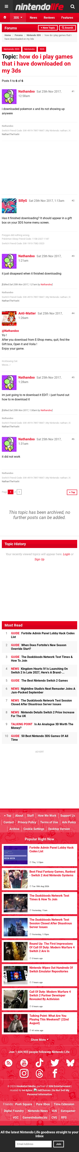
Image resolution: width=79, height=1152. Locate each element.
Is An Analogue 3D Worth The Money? (42, 726)
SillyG (22, 201)
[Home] (5, 17)
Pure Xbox (43, 1104)
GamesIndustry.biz (35, 1117)
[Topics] (6, 6)
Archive (14, 829)
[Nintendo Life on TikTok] (39, 1063)
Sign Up (39, 559)
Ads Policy (69, 822)
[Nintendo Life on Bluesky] (70, 1063)
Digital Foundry (14, 1111)
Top (8, 815)
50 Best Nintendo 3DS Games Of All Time (39, 737)
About (19, 815)
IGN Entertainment (60, 1086)
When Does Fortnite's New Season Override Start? (38, 647)
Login (66, 554)
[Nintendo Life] (39, 6)
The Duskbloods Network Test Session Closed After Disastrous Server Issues (41, 702)
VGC (16, 1117)
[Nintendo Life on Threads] (39, 1074)
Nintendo (29, 49)
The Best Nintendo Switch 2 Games (39, 680)
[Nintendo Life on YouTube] (24, 1063)
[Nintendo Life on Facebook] (55, 1074)
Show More (39, 1040)
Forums (11, 28)
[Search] (72, 6)
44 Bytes (27, 1090)
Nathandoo (26, 91)
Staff (30, 815)
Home (8, 35)
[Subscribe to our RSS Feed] (8, 1063)
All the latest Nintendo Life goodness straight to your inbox (39, 1134)
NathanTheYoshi (10, 134)
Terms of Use (49, 822)
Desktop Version (59, 829)
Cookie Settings (34, 829)
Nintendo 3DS (34, 35)
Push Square (23, 1104)
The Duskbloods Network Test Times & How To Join (42, 658)
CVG (54, 1117)
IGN (54, 1111)
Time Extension (64, 1104)
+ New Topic (48, 27)
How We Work (47, 815)
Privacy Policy (27, 822)
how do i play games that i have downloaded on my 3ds (37, 63)
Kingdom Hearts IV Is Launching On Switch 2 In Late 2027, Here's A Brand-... (39, 670)
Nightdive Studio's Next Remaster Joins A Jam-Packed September (43, 690)
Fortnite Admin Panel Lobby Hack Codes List (43, 635)
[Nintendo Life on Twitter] (55, 1063)
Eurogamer (68, 1111)
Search (68, 27)
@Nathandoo (10, 331)
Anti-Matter (27, 313)
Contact (9, 822)
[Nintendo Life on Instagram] (24, 1074)
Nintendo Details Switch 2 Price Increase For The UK (42, 714)
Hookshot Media (26, 1086)
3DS (42, 49)
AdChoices (44, 1090)
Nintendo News (38, 1111)
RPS (64, 1117)
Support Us (67, 815)
